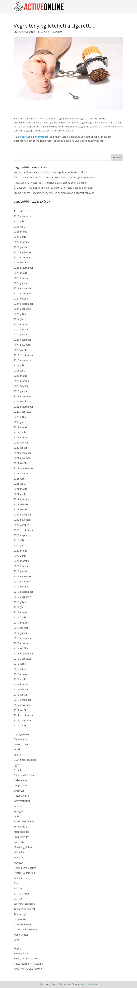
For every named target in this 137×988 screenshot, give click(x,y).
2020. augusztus (22, 535)
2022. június (20, 422)
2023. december (22, 339)
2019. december (22, 576)
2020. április (20, 555)
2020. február (21, 566)
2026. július (20, 221)
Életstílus (18, 770)
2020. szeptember (23, 530)
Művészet (19, 857)
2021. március (21, 499)
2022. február (21, 442)
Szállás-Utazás (21, 893)
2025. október (21, 262)
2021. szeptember (23, 468)
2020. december (22, 514)
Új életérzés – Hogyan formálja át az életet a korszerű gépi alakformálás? (53, 187)
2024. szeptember (23, 303)
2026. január (20, 247)
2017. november (22, 705)
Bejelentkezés (21, 953)
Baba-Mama (20, 739)
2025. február (21, 278)
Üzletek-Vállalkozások (25, 929)
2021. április (20, 494)
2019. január (20, 633)
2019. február (21, 627)
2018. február (21, 689)
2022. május (20, 427)
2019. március (21, 622)
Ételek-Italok (20, 780)
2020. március (21, 560)
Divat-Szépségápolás (25, 759)
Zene (16, 939)
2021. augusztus (22, 473)
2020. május (20, 550)
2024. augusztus (22, 308)
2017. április (20, 725)
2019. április (20, 617)
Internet (18, 806)
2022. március (21, 437)
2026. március (21, 242)
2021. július (20, 478)
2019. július (20, 602)
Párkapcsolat (21, 878)
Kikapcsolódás (21, 831)
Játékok (18, 816)
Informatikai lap (22, 800)
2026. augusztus (22, 216)
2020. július (20, 540)
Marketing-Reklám (23, 847)
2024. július (20, 314)
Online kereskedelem (25, 867)
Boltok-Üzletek (22, 744)
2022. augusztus (22, 411)
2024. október (21, 298)
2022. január (20, 447)
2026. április (20, 236)
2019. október (21, 586)
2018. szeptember (23, 653)
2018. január (20, 694)
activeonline (28, 31)
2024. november (22, 293)
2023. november (22, 344)
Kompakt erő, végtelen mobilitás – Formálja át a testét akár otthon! (50, 172)
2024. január (20, 334)
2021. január (20, 509)
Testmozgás (20, 914)
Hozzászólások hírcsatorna (28, 963)
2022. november (22, 396)
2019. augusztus (22, 596)
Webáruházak (21, 934)
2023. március (21, 381)
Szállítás (18, 898)
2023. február (21, 386)
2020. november (22, 519)
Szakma (18, 888)
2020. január (20, 571)
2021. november (22, 458)
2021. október (21, 463)
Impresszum (91, 984)
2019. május (20, 612)
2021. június (20, 483)
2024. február (21, 329)
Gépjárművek (21, 785)
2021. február (21, 504)
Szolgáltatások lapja (24, 903)
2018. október (21, 648)
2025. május (20, 272)
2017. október (21, 710)
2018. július (20, 663)
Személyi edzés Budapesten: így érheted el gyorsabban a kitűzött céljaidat (54, 192)
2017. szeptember (23, 715)
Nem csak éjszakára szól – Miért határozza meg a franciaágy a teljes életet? (55, 177)
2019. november (22, 581)
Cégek (17, 749)
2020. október (21, 524)
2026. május (20, 231)
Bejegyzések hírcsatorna (27, 958)
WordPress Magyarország (28, 968)
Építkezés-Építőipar (24, 775)
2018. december (22, 638)
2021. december (22, 452)
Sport (17, 883)
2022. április (20, 432)
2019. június (20, 607)
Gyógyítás (56, 31)
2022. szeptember (23, 406)
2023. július (20, 365)
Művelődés (20, 852)
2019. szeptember (23, 591)
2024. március (21, 324)
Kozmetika (19, 842)
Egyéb (17, 765)
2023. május (20, 375)
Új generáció (20, 919)
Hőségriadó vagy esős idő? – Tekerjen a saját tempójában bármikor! (50, 182)
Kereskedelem (21, 826)
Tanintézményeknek (24, 908)
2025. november (22, 257)
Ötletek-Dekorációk (24, 872)
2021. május (20, 488)
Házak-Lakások (22, 795)
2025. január (20, 283)
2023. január (20, 391)
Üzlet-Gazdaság (22, 924)
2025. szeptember (23, 267)
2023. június (20, 370)
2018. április (20, 679)
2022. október (21, 401)
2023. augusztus (22, 360)
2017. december (22, 699)
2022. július (20, 416)
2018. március (21, 684)
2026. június (20, 226)
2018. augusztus (22, 658)
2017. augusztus (22, 720)
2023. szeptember (23, 355)
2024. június (20, 319)
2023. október (21, 350)
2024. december (22, 288)
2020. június (20, 545)
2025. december (22, 252)
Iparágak (18, 811)
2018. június (20, 668)
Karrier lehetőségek (24, 821)
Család (17, 754)
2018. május (20, 674)
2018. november (22, 643)
